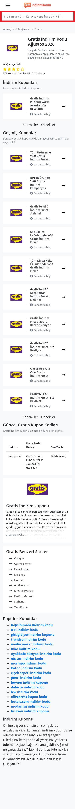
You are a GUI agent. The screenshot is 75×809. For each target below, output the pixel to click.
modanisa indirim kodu (30, 706)
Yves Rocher (21, 607)
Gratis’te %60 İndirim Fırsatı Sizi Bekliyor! (42, 397)
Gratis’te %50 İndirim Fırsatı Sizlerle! (39, 209)
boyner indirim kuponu (29, 682)
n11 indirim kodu (24, 630)
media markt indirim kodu (32, 644)
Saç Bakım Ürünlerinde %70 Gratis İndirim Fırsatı (41, 237)
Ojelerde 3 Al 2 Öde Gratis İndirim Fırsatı (40, 372)
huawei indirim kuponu (30, 711)
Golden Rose (21, 585)
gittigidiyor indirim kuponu (33, 634)
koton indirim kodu (26, 668)
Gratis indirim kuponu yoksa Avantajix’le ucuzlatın (40, 103)
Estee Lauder (22, 569)
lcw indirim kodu (24, 692)
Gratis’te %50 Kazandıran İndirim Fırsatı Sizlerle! (39, 294)
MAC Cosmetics (23, 591)
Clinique (19, 558)
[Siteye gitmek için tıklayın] (63, 106)
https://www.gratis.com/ (37, 498)
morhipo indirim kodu (28, 663)
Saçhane (19, 601)
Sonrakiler (30, 125)
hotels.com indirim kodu (30, 701)
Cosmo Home (22, 563)
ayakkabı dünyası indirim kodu (36, 654)
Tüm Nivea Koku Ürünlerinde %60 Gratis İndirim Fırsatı (41, 266)
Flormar (19, 580)
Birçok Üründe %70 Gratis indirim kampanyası (40, 183)
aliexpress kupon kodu (29, 697)
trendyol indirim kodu (28, 639)
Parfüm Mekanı (23, 596)
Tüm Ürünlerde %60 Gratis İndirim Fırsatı (40, 155)
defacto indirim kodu (28, 687)
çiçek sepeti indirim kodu (31, 673)
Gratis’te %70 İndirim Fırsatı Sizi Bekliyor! (42, 346)
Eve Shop (19, 574)
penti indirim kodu (26, 677)
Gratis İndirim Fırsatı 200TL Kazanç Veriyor (40, 321)
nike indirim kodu (25, 649)
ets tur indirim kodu (27, 658)
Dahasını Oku (16, 534)
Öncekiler (48, 125)
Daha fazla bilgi (42, 114)
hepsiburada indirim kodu (32, 625)
